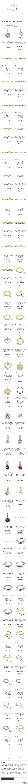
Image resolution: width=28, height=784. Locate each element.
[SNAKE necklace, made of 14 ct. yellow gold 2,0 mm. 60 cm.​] (20, 294)
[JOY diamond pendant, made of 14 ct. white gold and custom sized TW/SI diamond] (7, 415)
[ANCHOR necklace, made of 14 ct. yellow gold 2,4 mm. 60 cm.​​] (7, 82)
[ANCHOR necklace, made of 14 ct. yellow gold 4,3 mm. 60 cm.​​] (7, 247)
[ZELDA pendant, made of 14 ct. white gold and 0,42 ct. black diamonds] (7, 518)
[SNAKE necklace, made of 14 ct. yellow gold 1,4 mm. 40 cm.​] (20, 729)
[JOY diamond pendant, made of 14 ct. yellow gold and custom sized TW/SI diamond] (20, 415)
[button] (24, 780)
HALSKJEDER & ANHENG (8, 25)
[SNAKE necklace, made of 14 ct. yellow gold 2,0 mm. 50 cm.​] (7, 294)
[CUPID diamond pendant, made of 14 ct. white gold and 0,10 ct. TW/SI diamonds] (7, 341)
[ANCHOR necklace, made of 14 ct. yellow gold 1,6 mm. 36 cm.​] (7, 129)
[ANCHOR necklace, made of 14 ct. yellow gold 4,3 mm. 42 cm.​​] (7, 223)
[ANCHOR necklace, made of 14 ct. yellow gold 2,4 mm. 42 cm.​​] (20, 105)
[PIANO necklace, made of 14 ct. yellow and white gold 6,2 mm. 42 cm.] (20, 518)
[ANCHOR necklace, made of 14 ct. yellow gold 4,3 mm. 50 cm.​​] (7, 270)
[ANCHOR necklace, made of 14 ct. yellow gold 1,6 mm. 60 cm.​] (7, 176)
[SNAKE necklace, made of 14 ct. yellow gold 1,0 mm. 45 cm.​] (20, 635)
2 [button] (12, 752)
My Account (19, 758)
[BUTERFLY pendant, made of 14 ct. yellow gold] (20, 492)
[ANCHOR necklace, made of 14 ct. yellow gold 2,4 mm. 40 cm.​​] (7, 58)
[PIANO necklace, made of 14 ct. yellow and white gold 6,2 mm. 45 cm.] (7, 541)
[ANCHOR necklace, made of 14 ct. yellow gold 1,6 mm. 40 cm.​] (20, 200)
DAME (17, 24)
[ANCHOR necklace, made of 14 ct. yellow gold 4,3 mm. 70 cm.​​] (20, 247)
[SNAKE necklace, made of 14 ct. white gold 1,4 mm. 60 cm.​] (20, 565)
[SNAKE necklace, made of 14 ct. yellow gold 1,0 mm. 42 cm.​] (7, 635)
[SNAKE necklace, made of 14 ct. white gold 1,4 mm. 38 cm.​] (20, 541)
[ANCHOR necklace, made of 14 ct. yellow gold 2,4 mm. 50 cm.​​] (7, 105)
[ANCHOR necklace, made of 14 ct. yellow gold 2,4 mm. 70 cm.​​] (20, 82)
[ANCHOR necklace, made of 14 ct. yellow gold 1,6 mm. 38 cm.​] (20, 129)
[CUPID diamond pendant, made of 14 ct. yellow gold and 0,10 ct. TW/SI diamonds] (7, 365)
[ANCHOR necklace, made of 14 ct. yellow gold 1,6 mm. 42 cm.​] (7, 152)
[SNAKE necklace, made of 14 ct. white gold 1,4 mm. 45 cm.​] (7, 565)
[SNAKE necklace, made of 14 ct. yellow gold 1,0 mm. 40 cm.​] (7, 659)
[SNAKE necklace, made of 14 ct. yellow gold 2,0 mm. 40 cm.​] (20, 317)
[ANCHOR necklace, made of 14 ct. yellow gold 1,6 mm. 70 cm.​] (20, 176)
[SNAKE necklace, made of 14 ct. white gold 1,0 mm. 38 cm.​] (7, 729)
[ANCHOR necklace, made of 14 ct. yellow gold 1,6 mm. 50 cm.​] (7, 200)
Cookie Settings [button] (14, 782)
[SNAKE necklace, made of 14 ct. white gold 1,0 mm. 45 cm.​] (20, 682)
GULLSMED (10, 24)
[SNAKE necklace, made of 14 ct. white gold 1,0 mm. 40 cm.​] (7, 682)
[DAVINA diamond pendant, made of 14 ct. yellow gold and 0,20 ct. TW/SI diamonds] (20, 341)
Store (3, 24)
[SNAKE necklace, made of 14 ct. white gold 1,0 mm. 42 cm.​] (20, 706)
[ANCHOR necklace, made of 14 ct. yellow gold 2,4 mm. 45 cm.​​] (20, 58)
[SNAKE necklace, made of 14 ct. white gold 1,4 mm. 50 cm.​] (7, 588)
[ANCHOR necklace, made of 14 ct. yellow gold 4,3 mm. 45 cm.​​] (20, 223)
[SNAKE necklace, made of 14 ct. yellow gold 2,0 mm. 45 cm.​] (7, 317)
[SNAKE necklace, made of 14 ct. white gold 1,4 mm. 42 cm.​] (20, 588)
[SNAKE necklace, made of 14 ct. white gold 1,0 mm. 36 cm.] (20, 659)
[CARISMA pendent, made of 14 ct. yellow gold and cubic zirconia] (20, 365)
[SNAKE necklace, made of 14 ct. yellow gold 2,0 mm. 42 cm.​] (20, 270)
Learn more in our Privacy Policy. (8, 775)
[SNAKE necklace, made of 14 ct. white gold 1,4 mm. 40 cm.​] (7, 612)
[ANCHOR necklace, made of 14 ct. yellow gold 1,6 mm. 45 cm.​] (20, 152)
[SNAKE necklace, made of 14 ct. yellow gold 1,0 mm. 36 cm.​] (20, 612)
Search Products (8, 758)
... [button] (17, 752)
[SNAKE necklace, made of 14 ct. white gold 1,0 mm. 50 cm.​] (7, 706)
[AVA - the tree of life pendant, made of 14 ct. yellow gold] (20, 34)
